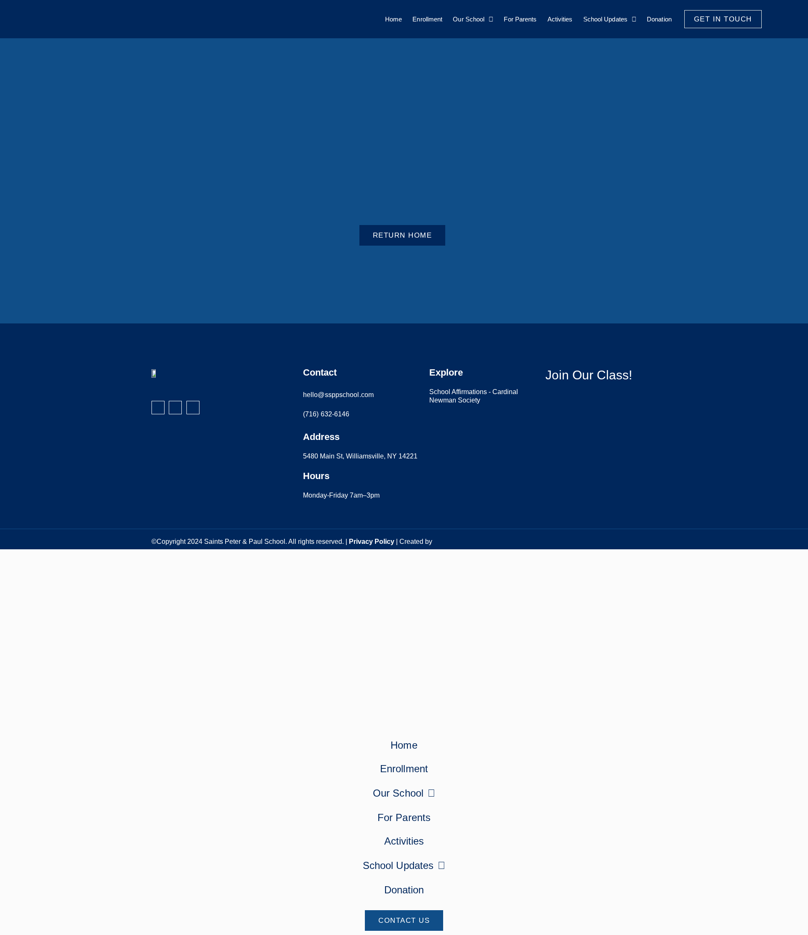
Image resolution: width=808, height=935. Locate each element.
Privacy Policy (371, 541)
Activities (560, 19)
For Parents (520, 19)
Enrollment (427, 19)
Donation (659, 19)
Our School (468, 19)
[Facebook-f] (158, 407)
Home (393, 19)
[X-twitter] (192, 407)
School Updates (605, 19)
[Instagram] (175, 407)
